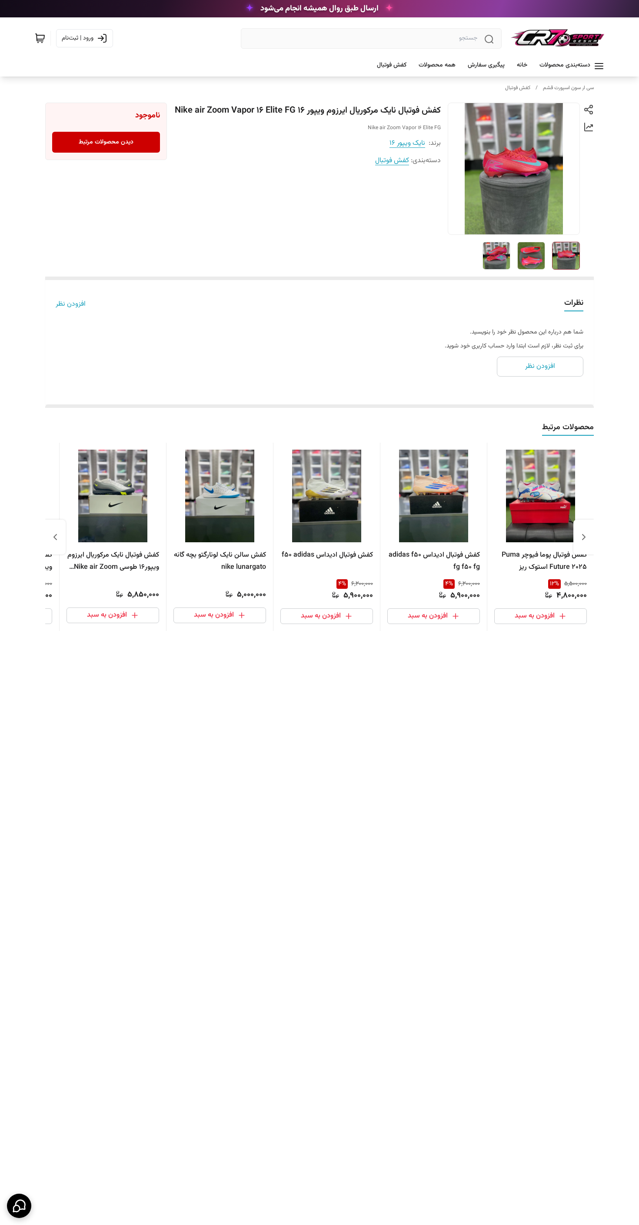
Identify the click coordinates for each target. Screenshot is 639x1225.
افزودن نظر (71, 304)
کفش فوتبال (517, 88)
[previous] (583, 537)
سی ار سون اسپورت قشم (568, 88)
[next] (55, 537)
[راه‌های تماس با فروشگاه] (19, 1206)
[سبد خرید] (40, 38)
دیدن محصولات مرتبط (106, 142)
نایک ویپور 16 (407, 143)
